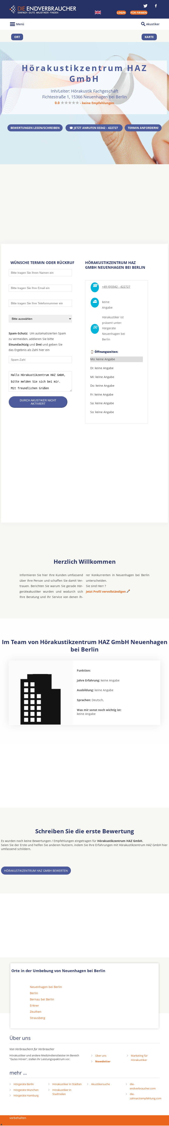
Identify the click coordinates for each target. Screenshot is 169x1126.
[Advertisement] (84, 196)
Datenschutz (141, 1114)
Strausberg (37, 1018)
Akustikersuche (100, 1084)
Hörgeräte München (26, 1090)
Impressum (110, 1114)
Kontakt (91, 1114)
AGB (125, 1114)
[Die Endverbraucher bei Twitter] (145, 6)
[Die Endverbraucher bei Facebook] (156, 6)
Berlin (34, 993)
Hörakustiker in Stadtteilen (61, 1092)
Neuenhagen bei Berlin (46, 987)
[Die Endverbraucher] (43, 9)
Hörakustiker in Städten (67, 1084)
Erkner (34, 1005)
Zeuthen (35, 1012)
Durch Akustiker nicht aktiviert (38, 402)
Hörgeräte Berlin (24, 1084)
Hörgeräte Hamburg (26, 1095)
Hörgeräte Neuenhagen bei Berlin (113, 333)
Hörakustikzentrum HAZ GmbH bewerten (36, 871)
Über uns (100, 1055)
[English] (98, 12)
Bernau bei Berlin (42, 999)
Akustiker (153, 24)
